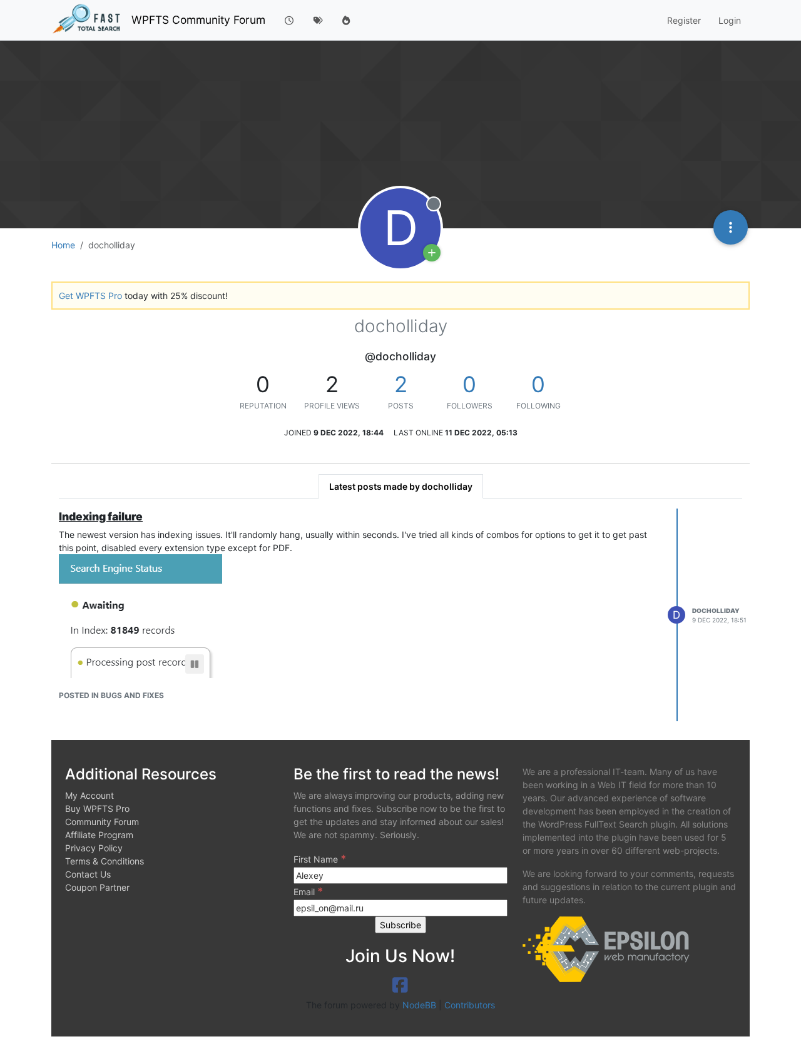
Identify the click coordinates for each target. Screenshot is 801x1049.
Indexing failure (101, 516)
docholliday (716, 610)
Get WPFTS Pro (90, 295)
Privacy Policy (94, 848)
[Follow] (432, 252)
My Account (89, 795)
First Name (319, 859)
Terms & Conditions (104, 861)
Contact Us (88, 874)
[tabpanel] (400, 615)
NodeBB (419, 1005)
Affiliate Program (99, 834)
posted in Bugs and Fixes (111, 695)
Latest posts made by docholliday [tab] (400, 486)
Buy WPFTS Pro (97, 808)
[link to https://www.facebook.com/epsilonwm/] (400, 985)
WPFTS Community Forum (198, 19)
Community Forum (102, 821)
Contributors (469, 1005)
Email (308, 891)
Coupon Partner (97, 887)
